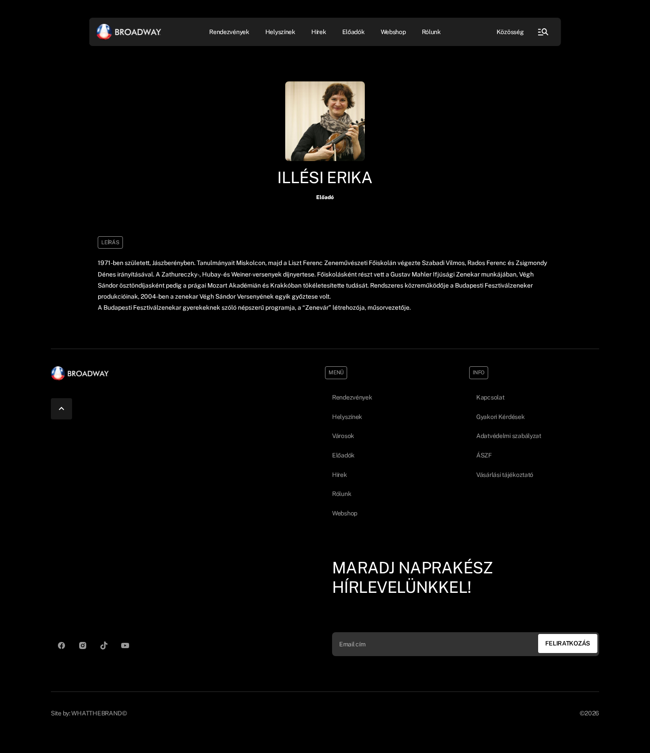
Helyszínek (280, 31)
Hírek (318, 31)
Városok (343, 435)
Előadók (353, 31)
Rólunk (431, 31)
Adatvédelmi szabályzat (508, 435)
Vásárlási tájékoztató (504, 474)
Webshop (393, 31)
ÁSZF (484, 455)
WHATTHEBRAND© (98, 713)
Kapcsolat (490, 397)
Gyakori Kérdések (500, 416)
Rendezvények (352, 397)
